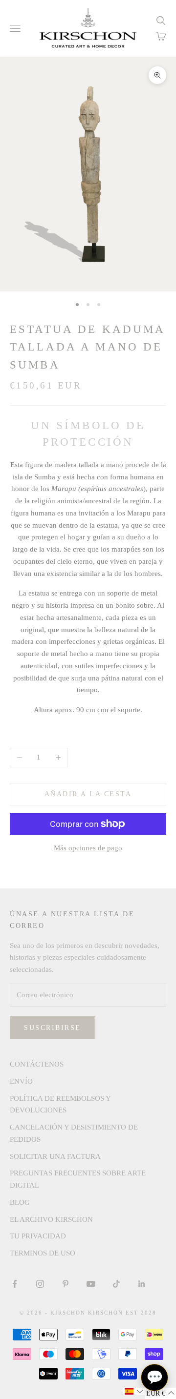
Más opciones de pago (88, 848)
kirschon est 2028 (122, 1313)
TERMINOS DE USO (42, 1253)
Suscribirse (52, 1027)
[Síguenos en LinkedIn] (142, 1284)
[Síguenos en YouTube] (91, 1284)
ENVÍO (21, 1081)
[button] (134, 1391)
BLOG (20, 1202)
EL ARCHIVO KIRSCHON (51, 1219)
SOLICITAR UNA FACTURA (55, 1156)
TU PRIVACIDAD (38, 1236)
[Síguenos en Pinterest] (65, 1284)
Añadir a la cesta (88, 794)
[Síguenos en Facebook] (15, 1284)
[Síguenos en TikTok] (116, 1284)
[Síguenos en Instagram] (40, 1284)
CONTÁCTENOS (37, 1064)
